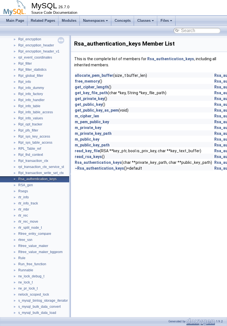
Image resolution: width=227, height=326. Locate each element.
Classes (144, 21)
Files (165, 21)
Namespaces (94, 21)
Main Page (15, 21)
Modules (69, 21)
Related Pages (43, 21)
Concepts (123, 21)
